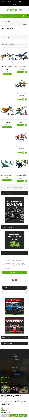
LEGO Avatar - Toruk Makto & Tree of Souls (21, 147)
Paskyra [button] (15, 4)
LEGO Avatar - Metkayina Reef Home (22, 94)
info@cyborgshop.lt (14, 374)
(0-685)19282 (14, 367)
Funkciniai (6, 408)
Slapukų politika (7, 401)
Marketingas (6, 412)
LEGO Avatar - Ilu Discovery (21, 121)
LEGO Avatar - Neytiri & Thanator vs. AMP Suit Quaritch (21, 175)
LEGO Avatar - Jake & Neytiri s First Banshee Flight (7, 174)
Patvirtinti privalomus (6, 416)
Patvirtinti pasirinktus (14, 416)
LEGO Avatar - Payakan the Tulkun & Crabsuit (21, 67)
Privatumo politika (20, 401)
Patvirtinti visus (22, 416)
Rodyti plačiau (6, 404)
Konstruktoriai (7, 193)
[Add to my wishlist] (11, 74)
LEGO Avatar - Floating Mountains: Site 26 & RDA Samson (7, 68)
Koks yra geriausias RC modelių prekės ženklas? (14, 291)
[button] (20, 16)
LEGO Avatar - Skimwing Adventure (7, 121)
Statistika (5, 410)
